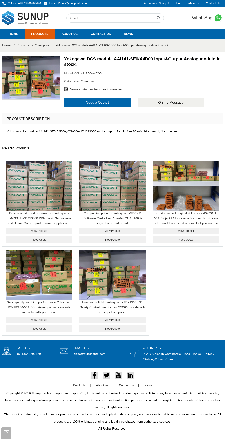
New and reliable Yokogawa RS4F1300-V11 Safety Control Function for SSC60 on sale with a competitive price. (112, 307)
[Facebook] (94, 375)
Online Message (171, 102)
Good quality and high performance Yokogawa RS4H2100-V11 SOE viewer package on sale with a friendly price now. (39, 307)
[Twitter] (106, 375)
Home (178, 3)
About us (70, 34)
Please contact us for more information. (96, 89)
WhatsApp (203, 17)
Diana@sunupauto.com (73, 3)
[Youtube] (118, 375)
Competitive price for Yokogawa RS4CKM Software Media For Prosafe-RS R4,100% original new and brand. (112, 218)
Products (39, 34)
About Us (194, 3)
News (128, 34)
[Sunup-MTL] (25, 18)
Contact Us (213, 3)
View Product (39, 230)
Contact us (101, 34)
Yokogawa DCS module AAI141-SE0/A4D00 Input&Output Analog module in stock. (112, 45)
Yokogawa (42, 45)
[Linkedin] (130, 375)
